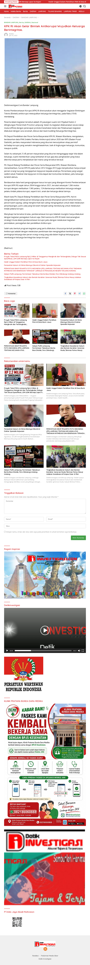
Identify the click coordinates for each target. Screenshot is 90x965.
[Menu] (5, 6)
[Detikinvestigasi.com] (15, 6)
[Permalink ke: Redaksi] (6, 34)
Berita (21, 22)
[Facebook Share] (65, 293)
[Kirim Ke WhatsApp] (84, 293)
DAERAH (28, 22)
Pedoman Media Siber (49, 956)
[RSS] (45, 949)
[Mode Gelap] (80, 6)
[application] (45, 630)
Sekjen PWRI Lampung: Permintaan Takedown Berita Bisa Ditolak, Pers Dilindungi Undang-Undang (42, 274)
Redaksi (11, 34)
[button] (45, 630)
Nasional (35, 22)
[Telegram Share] (79, 293)
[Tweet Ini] (70, 293)
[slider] (43, 650)
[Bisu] (79, 650)
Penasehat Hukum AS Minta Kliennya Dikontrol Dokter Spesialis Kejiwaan (32, 265)
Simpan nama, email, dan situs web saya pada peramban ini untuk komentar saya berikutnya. (41, 532)
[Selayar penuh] (83, 650)
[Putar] (7, 650)
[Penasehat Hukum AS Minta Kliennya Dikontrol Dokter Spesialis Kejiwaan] (73, 310)
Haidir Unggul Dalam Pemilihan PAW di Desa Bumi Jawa (30, 2)
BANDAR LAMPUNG (11, 22)
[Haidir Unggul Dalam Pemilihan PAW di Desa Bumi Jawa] (45, 310)
